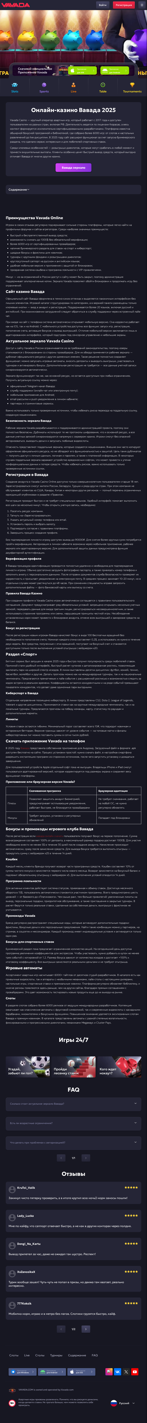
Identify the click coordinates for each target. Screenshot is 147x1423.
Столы (39, 1355)
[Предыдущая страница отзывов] (61, 1329)
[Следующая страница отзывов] (86, 1329)
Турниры (56, 1355)
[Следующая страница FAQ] (86, 1158)
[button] (142, 44)
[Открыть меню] (142, 5)
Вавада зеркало (73, 167)
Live (27, 1355)
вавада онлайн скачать (49, 836)
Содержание (77, 1355)
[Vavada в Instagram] (109, 1371)
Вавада (25, 748)
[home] (15, 5)
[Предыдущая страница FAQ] (61, 1158)
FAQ (95, 1355)
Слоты (13, 1355)
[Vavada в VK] (117, 1371)
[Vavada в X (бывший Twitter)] (126, 1371)
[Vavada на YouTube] (134, 1371)
